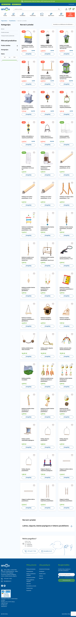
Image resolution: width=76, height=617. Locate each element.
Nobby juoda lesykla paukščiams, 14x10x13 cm (28, 47)
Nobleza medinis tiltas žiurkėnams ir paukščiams (28, 410)
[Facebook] (2, 586)
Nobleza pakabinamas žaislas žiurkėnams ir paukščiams (47, 380)
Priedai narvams (5, 32)
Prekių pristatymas (30, 569)
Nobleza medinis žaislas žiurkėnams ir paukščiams (47, 410)
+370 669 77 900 (31, 551)
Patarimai (28, 590)
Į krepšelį (28, 54)
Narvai (2, 29)
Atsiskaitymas (29, 571)
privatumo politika (69, 576)
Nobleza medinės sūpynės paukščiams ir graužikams (28, 319)
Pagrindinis (4, 20)
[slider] (1, 60)
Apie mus (28, 583)
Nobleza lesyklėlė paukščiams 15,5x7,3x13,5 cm (46, 168)
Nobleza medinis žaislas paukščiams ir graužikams (28, 289)
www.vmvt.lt (4, 606)
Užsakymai (41, 571)
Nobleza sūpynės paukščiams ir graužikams (45, 289)
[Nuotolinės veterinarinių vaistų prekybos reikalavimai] (6, 594)
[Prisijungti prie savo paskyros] (66, 9)
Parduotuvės (71, 4)
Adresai (41, 576)
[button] (73, 9)
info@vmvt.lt (4, 604)
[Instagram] (5, 586)
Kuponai (41, 578)
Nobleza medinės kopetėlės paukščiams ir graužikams (66, 289)
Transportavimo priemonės (7, 35)
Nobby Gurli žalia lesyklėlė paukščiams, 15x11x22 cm (66, 47)
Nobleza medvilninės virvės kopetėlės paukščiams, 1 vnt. (27, 228)
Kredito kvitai (42, 573)
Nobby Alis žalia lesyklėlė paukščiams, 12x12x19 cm (66, 77)
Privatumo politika (30, 577)
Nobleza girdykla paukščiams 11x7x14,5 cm (28, 168)
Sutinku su (67, 576)
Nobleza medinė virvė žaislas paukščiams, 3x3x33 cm (28, 259)
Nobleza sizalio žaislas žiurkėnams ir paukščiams (66, 380)
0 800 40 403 (4, 603)
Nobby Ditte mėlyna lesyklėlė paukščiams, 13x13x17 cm (28, 107)
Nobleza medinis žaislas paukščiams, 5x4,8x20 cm (66, 228)
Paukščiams (12, 20)
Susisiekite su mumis (31, 586)
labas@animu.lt (48, 551)
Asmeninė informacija (44, 569)
